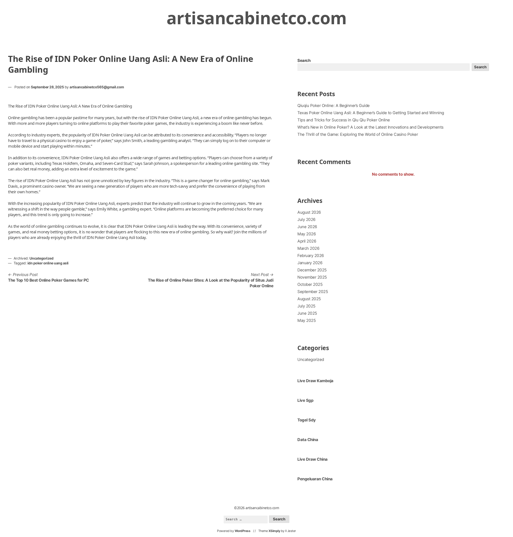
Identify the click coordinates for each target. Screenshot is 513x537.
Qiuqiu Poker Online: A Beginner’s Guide (333, 105)
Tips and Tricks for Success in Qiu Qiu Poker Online (343, 120)
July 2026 (306, 219)
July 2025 (306, 306)
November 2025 (312, 277)
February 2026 (310, 255)
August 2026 (309, 212)
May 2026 (306, 234)
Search (303, 60)
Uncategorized (41, 258)
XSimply (274, 531)
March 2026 (308, 248)
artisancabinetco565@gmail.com (97, 87)
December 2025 (312, 270)
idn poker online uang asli (48, 263)
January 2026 (309, 262)
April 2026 (306, 241)
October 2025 (309, 284)
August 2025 (309, 298)
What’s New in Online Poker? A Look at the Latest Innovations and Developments (370, 127)
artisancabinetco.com (257, 17)
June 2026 (307, 226)
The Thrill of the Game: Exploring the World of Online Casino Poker (357, 134)
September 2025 (312, 291)
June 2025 (307, 313)
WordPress (242, 531)
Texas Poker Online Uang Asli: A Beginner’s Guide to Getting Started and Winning (370, 112)
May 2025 (306, 320)
